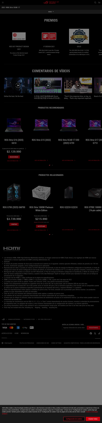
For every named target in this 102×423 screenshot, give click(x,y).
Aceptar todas (92, 419)
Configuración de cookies (74, 419)
